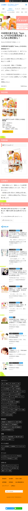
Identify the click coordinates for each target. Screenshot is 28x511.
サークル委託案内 (5, 446)
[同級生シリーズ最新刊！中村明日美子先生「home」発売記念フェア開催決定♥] (4, 289)
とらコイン (16, 1)
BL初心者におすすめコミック (8, 399)
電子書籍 (18, 388)
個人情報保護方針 (20, 482)
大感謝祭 (17, 401)
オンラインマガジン (14, 465)
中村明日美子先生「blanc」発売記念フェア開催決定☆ (17, 305)
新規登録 (13, 446)
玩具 (18, 383)
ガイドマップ (5, 485)
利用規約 (11, 482)
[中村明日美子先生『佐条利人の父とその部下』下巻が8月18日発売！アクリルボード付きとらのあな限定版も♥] (4, 233)
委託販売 (4, 478)
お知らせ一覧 (4, 465)
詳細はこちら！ (5, 82)
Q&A (3, 448)
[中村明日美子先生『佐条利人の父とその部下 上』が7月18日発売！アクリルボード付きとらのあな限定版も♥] (4, 252)
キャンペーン (4, 391)
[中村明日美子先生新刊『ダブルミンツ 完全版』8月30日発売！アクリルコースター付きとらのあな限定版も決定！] (4, 271)
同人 (3, 383)
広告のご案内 (19, 478)
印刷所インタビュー (6, 412)
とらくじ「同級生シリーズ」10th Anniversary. (17, 336)
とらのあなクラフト (6, 455)
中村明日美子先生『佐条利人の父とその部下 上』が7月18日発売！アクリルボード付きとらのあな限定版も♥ (18, 254)
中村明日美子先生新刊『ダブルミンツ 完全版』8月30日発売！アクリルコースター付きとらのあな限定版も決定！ (18, 273)
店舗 (13, 1)
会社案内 (11, 478)
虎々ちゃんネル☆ (5, 468)
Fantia (11, 409)
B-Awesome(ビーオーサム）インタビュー (10, 407)
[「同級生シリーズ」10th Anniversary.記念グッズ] (4, 351)
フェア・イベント (5, 386)
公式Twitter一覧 (14, 468)
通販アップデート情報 (19, 409)
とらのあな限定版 (5, 388)
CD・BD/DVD (12, 383)
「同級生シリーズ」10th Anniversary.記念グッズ (18, 351)
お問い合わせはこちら (7, 220)
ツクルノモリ (4, 404)
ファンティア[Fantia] (16, 455)
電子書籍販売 (14, 424)
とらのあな (2, 1)
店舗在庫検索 (10, 436)
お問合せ (13, 485)
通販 (10, 1)
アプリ (22, 396)
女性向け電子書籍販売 (16, 427)
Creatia (13, 412)
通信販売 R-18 (10, 421)
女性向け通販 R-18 (5, 424)
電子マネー (4, 439)
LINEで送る (19, 508)
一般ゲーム (10, 396)
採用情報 (4, 482)
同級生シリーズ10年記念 (16, 365)
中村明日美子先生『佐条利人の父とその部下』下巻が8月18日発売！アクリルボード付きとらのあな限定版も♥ (18, 235)
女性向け (10, 8)
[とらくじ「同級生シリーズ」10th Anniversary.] (4, 336)
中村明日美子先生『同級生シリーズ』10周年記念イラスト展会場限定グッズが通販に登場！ (18, 321)
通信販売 (17, 386)
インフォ (7, 1)
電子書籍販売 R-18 (5, 427)
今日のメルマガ (5, 409)
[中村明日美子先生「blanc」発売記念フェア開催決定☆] (4, 305)
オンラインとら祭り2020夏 (7, 401)
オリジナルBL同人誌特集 (7, 414)
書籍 (7, 383)
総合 (3, 8)
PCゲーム (4, 396)
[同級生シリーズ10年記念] (4, 365)
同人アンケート (13, 404)
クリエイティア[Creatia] (7, 458)
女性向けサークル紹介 (6, 394)
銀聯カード (11, 439)
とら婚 (20, 1)
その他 (12, 388)
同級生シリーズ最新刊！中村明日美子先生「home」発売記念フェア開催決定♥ (18, 290)
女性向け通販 (18, 421)
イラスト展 (12, 391)
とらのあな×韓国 (16, 394)
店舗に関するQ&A (19, 436)
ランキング (17, 8)
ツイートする (10, 508)
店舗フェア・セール (20, 391)
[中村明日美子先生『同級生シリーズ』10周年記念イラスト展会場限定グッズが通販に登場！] (4, 320)
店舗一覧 (4, 436)
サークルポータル (20, 446)
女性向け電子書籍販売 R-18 (7, 429)
